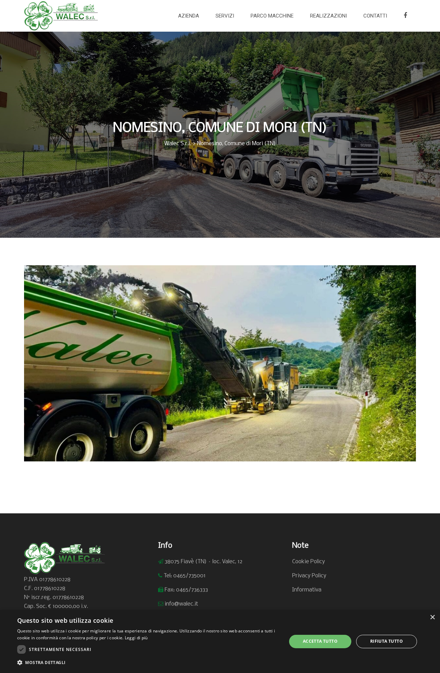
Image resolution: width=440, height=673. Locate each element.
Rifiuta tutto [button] (386, 641)
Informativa (306, 590)
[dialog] (220, 641)
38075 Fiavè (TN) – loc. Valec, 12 (203, 562)
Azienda (188, 16)
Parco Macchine (272, 16)
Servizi (225, 16)
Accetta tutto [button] (320, 641)
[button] (148, 663)
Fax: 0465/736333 (186, 590)
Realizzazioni (328, 16)
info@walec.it (181, 604)
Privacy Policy (309, 576)
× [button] (432, 617)
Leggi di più (136, 638)
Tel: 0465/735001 (185, 576)
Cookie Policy (308, 562)
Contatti (375, 16)
